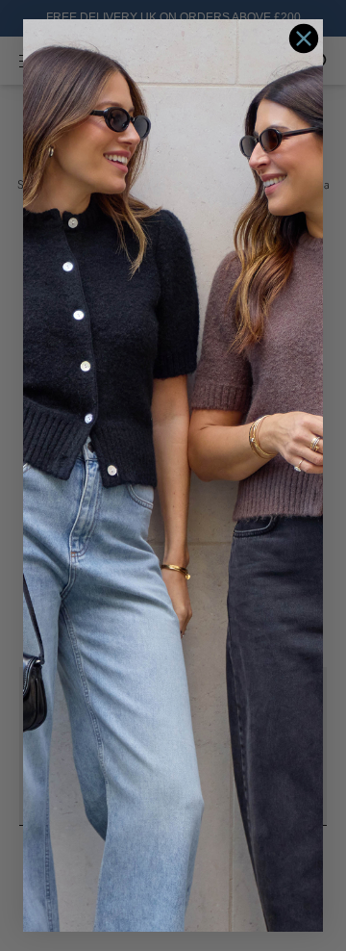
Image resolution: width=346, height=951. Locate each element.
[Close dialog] (303, 38)
